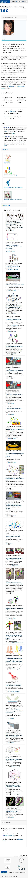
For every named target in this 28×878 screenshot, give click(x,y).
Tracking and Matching (8, 835)
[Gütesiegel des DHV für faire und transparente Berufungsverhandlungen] (21, 860)
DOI (10, 290)
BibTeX (13, 230)
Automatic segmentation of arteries (13, 199)
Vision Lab (12, 111)
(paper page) (20, 565)
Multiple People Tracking (10, 175)
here (6, 131)
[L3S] (21, 867)
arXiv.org (8, 251)
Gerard (6, 117)
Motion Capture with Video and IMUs (13, 187)
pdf (8, 269)
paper (13, 133)
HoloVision (11, 86)
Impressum (4, 876)
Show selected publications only (12, 210)
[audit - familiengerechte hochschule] (7, 867)
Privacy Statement (13, 876)
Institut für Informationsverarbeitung (12, 7)
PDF (8, 230)
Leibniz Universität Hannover (19, 872)
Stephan (10, 117)
